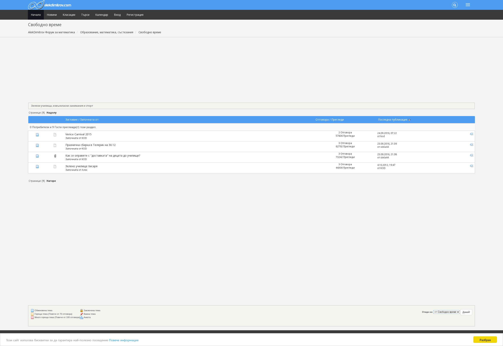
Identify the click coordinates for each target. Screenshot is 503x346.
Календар (101, 15)
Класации (69, 15)
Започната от (89, 119)
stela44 (384, 146)
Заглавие (71, 119)
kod (382, 136)
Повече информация (124, 339)
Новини (52, 15)
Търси (85, 15)
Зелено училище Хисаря (81, 166)
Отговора (322, 119)
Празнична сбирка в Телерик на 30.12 (90, 145)
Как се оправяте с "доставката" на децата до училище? (102, 155)
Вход (117, 15)
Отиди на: (427, 312)
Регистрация (135, 15)
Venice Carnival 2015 (78, 134)
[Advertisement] (251, 68)
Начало (36, 15)
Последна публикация (393, 119)
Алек (84, 169)
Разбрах (485, 339)
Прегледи (337, 119)
